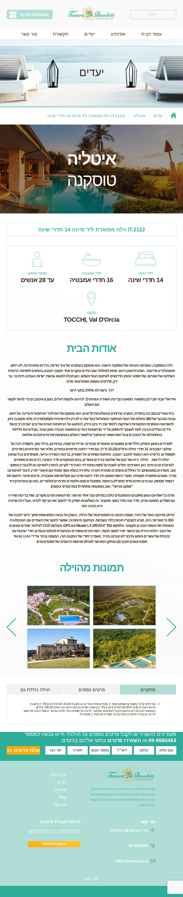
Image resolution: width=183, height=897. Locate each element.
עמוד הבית (151, 34)
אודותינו (118, 34)
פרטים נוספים (92, 689)
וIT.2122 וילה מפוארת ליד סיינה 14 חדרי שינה (86, 116)
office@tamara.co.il (132, 861)
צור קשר (29, 34)
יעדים (89, 34)
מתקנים (148, 689)
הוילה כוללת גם (35, 689)
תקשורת (61, 34)
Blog (62, 797)
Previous (171, 627)
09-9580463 (162, 740)
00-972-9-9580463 (34, 15)
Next (11, 627)
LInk (95, 878)
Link (87, 878)
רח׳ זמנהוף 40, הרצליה (129, 830)
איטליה (139, 116)
